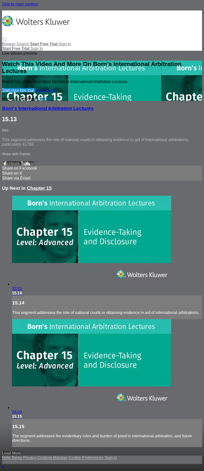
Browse (9, 44)
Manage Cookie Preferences (78, 458)
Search (23, 44)
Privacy (30, 458)
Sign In (36, 48)
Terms (17, 458)
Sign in (64, 44)
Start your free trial (18, 90)
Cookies (45, 458)
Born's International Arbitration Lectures (48, 108)
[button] (4, 39)
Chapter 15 (39, 188)
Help (6, 458)
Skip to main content (20, 4)
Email (29, 163)
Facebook (11, 163)
